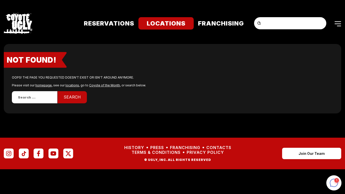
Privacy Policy (205, 152)
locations (72, 85)
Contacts (218, 147)
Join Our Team (312, 153)
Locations (166, 23)
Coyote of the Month (104, 85)
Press (157, 147)
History (134, 147)
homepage (43, 85)
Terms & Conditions (156, 152)
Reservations (109, 23)
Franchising (221, 23)
